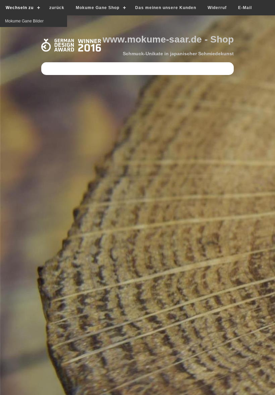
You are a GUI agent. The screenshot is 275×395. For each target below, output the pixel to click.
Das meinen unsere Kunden (165, 7)
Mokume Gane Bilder (24, 56)
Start (9, 21)
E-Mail (245, 7)
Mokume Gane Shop (97, 7)
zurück (56, 7)
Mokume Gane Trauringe (28, 44)
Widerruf (217, 7)
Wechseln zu (20, 7)
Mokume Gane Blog (23, 32)
